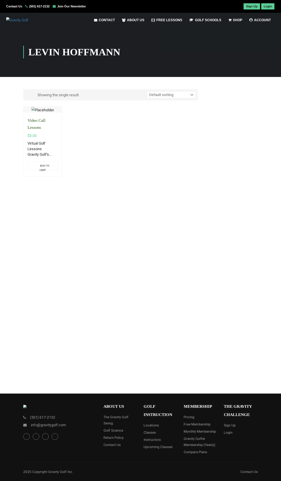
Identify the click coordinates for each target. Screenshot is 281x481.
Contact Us (14, 6)
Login (268, 6)
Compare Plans (195, 452)
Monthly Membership (200, 431)
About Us (135, 20)
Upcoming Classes (158, 447)
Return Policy (113, 438)
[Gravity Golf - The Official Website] (32, 20)
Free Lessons (169, 20)
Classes (150, 432)
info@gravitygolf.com (48, 425)
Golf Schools (208, 20)
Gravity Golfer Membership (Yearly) (199, 442)
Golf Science (113, 430)
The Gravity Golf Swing (116, 420)
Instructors (152, 440)
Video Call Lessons (36, 124)
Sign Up (252, 6)
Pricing (189, 417)
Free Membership (197, 424)
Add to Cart (44, 167)
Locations (151, 425)
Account (262, 20)
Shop (237, 20)
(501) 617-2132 (39, 6)
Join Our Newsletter (71, 6)
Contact (107, 20)
